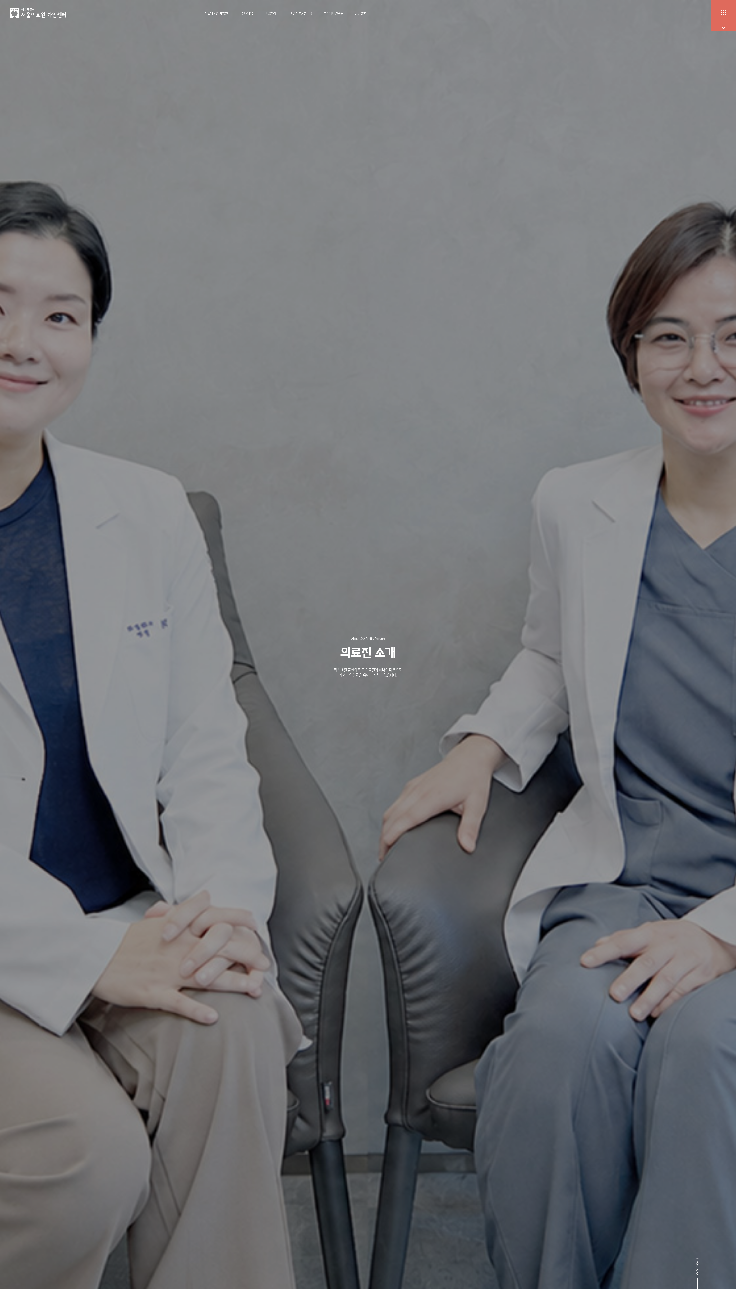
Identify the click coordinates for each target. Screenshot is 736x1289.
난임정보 (360, 13)
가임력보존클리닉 (301, 13)
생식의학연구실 (333, 13)
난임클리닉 (271, 13)
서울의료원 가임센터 (217, 13)
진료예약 (247, 13)
